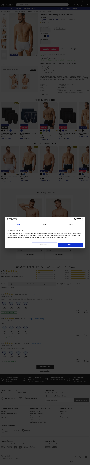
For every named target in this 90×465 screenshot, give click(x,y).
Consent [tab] (18, 224)
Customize (43, 244)
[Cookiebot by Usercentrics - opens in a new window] (75, 219)
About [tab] (71, 224)
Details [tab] (45, 224)
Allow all (70, 244)
